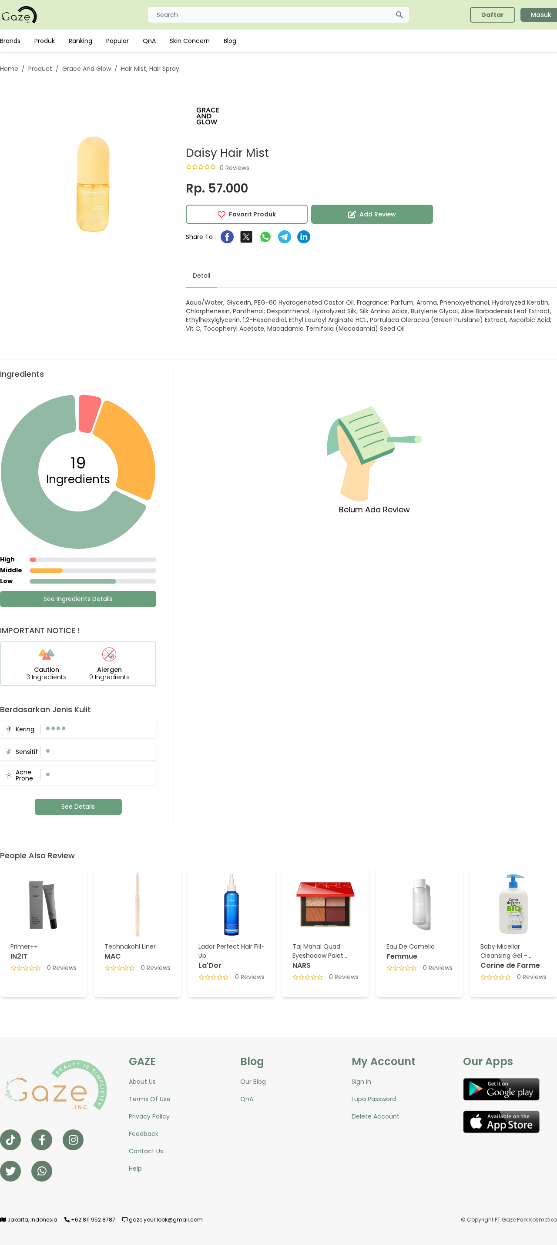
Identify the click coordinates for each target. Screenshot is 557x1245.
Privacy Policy (149, 1116)
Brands (10, 41)
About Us (142, 1081)
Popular (117, 41)
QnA (149, 41)
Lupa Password (374, 1099)
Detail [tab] (201, 275)
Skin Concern (190, 41)
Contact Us (146, 1151)
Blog (230, 41)
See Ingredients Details (78, 598)
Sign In (361, 1081)
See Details (78, 806)
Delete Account (375, 1116)
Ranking (80, 41)
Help (135, 1168)
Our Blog (253, 1081)
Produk (44, 41)
